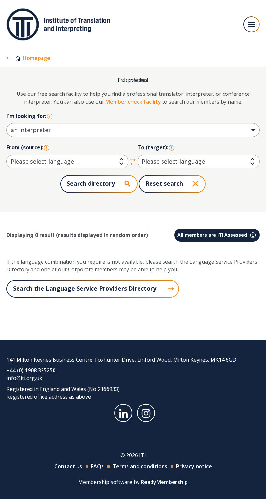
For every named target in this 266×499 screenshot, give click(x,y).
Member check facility (133, 101)
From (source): (24, 147)
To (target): (153, 147)
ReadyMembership (164, 482)
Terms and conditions (140, 466)
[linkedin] (123, 413)
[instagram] (146, 413)
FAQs (97, 466)
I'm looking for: (26, 115)
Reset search (164, 183)
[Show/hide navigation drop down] (251, 24)
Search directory (91, 183)
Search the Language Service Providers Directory (84, 288)
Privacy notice (194, 466)
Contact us (68, 466)
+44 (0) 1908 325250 (30, 370)
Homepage (36, 58)
